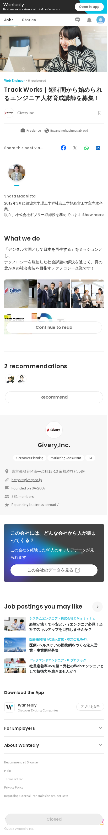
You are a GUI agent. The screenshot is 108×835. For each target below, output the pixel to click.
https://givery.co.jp (27, 479)
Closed (54, 819)
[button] (56, 692)
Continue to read (54, 327)
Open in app (89, 6)
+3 (90, 458)
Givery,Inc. (54, 445)
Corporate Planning (29, 458)
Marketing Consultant (66, 458)
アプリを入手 (90, 706)
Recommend (54, 397)
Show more (93, 214)
